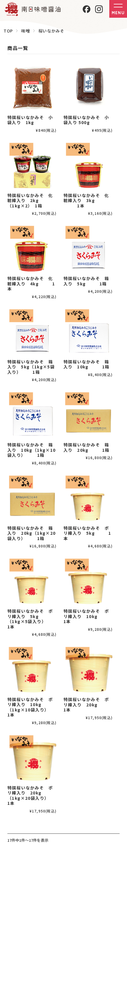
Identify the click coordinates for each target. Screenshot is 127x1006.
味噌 (25, 31)
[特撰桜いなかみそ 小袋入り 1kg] (31, 87)
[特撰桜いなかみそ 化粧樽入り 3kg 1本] (88, 165)
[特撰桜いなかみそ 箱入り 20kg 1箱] (88, 414)
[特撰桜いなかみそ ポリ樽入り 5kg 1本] (88, 498)
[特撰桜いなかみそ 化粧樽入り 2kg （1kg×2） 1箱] (31, 165)
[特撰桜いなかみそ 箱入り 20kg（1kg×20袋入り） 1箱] (31, 498)
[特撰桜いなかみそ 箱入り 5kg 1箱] (88, 248)
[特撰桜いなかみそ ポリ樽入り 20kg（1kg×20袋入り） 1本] (31, 757)
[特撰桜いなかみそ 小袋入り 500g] (88, 87)
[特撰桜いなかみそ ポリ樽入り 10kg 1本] (88, 581)
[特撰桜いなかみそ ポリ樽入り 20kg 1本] (88, 669)
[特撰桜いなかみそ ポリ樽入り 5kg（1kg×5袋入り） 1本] (31, 581)
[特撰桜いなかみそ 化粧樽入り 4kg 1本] (31, 248)
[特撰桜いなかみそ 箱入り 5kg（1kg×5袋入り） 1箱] (31, 331)
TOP (8, 31)
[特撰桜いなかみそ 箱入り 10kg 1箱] (88, 331)
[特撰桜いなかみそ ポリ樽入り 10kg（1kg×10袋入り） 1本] (31, 669)
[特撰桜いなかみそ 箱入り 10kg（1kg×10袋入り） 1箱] (31, 414)
